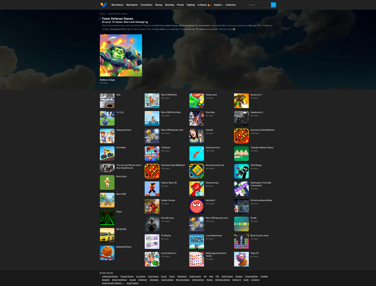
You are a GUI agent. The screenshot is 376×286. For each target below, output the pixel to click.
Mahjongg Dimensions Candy (216, 254)
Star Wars (210, 112)
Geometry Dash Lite (215, 165)
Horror (172, 276)
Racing (158, 5)
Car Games (140, 276)
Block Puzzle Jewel (259, 235)
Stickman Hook (213, 147)
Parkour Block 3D (169, 183)
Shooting (169, 5)
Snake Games (195, 276)
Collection (231, 5)
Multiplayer (182, 276)
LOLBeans (166, 147)
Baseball (105, 280)
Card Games (153, 276)
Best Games (117, 5)
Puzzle (180, 5)
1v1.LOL (120, 112)
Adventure (142, 280)
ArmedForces (167, 218)
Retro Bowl (121, 176)
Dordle (254, 218)
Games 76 (236, 280)
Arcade (133, 280)
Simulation (154, 280)
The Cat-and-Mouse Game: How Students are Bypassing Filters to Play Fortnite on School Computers (128, 166)
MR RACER (121, 229)
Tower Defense (251, 276)
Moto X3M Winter (169, 95)
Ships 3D (255, 253)
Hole (118, 95)
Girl (205, 276)
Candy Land (211, 95)
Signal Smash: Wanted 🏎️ (113, 283)
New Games (132, 5)
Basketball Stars (123, 247)
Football (264, 276)
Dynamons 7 (256, 95)
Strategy (238, 276)
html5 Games (227, 276)
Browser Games (183, 280)
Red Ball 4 (210, 200)
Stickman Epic (212, 183)
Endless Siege (107, 79)
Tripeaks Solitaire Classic (262, 147)
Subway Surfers (123, 130)
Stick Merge (256, 165)
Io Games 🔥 (204, 5)
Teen (211, 276)
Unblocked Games (110, 276)
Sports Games (167, 280)
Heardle (209, 130)
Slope (119, 211)
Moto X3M (121, 194)
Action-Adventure (119, 280)
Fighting (191, 5)
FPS (217, 276)
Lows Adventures (214, 235)
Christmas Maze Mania (261, 200)
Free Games (146, 5)
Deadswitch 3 (257, 112)
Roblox (210, 280)
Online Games (198, 280)
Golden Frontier (168, 200)
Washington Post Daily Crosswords (261, 184)
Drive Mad (121, 147)
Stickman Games (222, 280)
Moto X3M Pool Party (171, 112)
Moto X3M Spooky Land (172, 130)
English (217, 5)
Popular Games (127, 276)
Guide (246, 280)
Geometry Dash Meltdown (173, 165)
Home (102, 14)
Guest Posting (133, 283)
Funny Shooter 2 (168, 253)
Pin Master (166, 235)
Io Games (255, 280)
